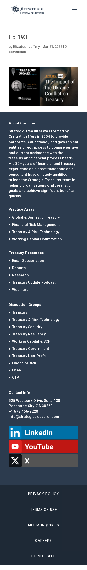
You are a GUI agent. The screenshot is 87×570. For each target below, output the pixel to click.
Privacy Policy (43, 494)
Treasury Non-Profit (29, 356)
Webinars (20, 289)
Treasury (19, 312)
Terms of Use (43, 509)
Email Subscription (28, 261)
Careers (43, 540)
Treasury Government (30, 348)
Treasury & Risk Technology (35, 232)
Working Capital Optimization (37, 239)
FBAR (16, 370)
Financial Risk (24, 363)
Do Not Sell (43, 556)
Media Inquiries (43, 525)
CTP (15, 377)
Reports (19, 268)
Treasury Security (27, 327)
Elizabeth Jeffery (26, 47)
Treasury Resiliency (29, 334)
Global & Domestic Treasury (36, 217)
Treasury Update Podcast (34, 282)
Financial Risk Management (36, 224)
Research (20, 275)
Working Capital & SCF (31, 341)
